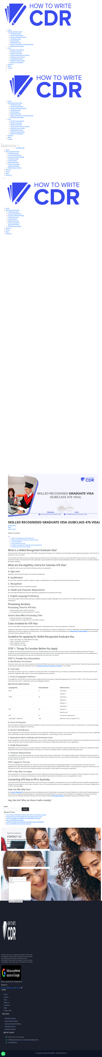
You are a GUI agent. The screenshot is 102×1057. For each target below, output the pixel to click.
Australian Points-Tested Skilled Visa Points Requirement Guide (24, 816)
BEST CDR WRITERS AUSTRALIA (14, 820)
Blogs (9, 527)
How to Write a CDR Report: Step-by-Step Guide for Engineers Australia (26, 815)
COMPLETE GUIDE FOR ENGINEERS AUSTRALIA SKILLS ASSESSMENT (25, 822)
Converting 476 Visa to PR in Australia (21, 546)
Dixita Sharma (12, 525)
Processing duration (16, 541)
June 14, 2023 (11, 529)
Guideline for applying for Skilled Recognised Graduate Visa (26, 545)
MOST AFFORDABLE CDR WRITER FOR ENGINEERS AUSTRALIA (23, 818)
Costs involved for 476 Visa (18, 543)
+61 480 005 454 (15, 852)
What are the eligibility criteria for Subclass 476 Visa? (24, 540)
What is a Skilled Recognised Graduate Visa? (22, 538)
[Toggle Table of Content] (9, 536)
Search (6, 806)
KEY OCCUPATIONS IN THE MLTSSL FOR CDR (18, 824)
